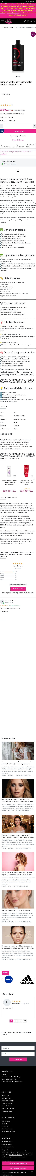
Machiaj (10, 775)
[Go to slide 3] (19, 76)
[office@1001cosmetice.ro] (3, 1)
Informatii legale (7, 1141)
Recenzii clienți (6, 1106)
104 (25, 8)
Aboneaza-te (18, 1059)
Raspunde (5, 611)
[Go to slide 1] (16, 76)
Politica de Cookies (8, 1108)
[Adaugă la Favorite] (14, 476)
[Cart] (34, 21)
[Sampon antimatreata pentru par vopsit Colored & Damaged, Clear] (9, 471)
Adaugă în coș (19, 131)
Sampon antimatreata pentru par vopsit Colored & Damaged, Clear (9, 482)
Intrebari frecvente (8, 1147)
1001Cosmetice (7, 1111)
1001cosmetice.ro (9, 1032)
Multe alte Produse (13, 13)
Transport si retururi (8, 1131)
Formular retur (6, 1098)
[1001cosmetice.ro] (9, 21)
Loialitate (5, 1124)
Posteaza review (18, 588)
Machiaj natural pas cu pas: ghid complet (16, 910)
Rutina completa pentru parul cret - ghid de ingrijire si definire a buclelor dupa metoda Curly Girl (17, 874)
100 (24, 1021)
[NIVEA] (9, 983)
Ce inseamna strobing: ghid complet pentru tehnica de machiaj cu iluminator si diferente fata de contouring (17, 947)
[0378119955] (6, 1)
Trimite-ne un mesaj (10, 164)
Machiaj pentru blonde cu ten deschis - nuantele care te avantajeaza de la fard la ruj (17, 800)
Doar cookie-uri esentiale (18, 1168)
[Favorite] (28, 21)
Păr (1, 27)
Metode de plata (7, 1129)
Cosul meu (5, 1126)
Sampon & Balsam (8, 27)
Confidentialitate (7, 1103)
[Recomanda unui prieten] (18, 171)
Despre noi (5, 1095)
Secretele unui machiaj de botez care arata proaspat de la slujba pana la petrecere (17, 763)
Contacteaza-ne (7, 1144)
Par (9, 886)
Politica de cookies (15, 1155)
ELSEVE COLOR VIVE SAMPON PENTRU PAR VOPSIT (26, 482)
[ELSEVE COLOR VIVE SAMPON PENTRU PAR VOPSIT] (26, 471)
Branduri (5, 972)
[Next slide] (34, 478)
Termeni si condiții (8, 1101)
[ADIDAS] (27, 983)
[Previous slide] (1, 979)
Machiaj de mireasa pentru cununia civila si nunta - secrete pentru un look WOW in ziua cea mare (17, 836)
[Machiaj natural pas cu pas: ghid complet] (18, 899)
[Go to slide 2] (18, 76)
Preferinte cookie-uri (18, 1172)
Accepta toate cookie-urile (18, 1163)
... (20, 1021)
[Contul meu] (31, 21)
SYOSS (10, 117)
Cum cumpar (6, 1121)
